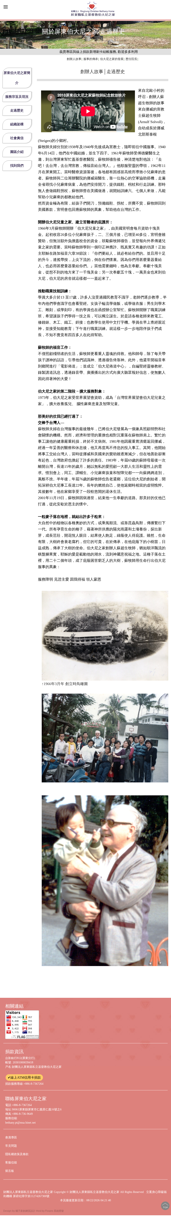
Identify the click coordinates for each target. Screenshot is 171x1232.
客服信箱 (11, 1162)
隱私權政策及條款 (17, 1154)
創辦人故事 (74, 59)
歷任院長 (131, 59)
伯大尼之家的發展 (111, 59)
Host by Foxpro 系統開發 (50, 1210)
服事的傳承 (90, 59)
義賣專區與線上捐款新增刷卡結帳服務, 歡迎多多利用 (72, 51)
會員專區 (11, 1137)
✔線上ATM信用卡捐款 (24, 1077)
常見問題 (11, 1145)
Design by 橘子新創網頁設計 (19, 1210)
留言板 (9, 1170)
